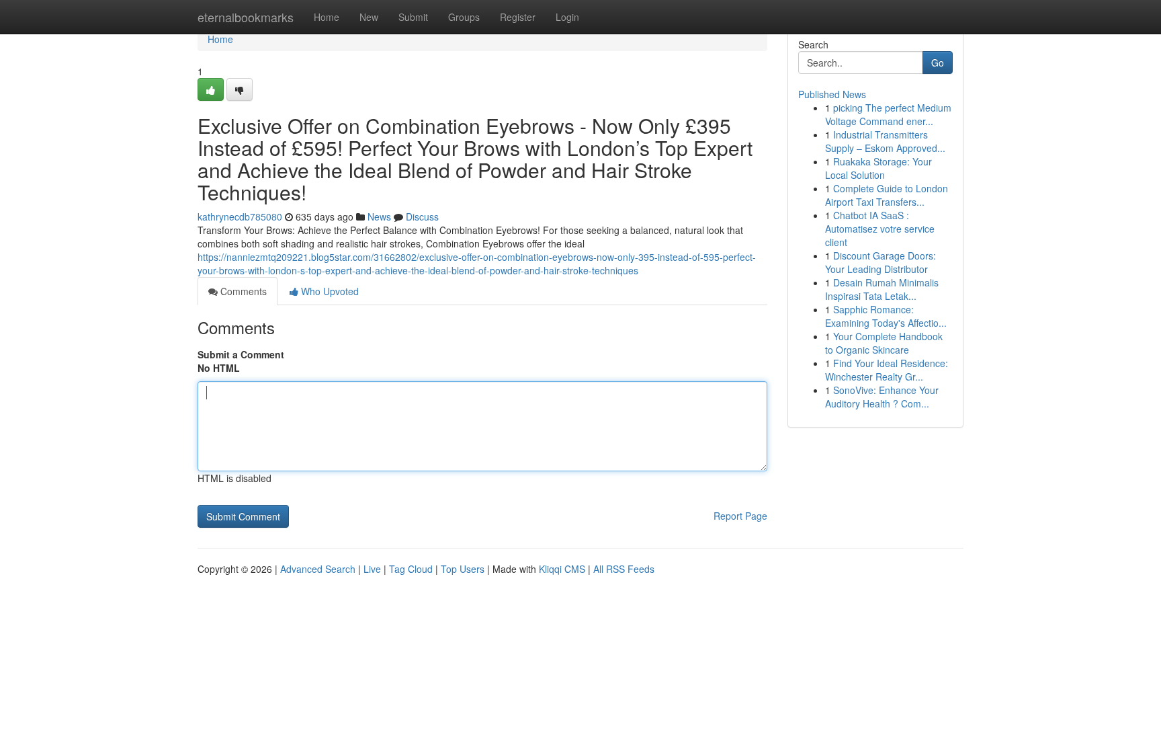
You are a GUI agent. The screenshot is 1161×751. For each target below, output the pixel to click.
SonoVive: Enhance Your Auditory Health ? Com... (882, 396)
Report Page (740, 515)
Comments (242, 291)
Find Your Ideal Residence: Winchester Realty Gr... (886, 369)
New (368, 17)
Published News (832, 94)
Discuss (422, 216)
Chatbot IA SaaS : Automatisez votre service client (880, 228)
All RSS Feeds (623, 569)
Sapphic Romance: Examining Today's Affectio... (886, 316)
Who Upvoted (328, 291)
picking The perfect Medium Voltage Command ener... (888, 114)
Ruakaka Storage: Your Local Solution (878, 168)
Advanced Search (317, 569)
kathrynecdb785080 (240, 216)
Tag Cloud (411, 569)
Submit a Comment (241, 354)
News (379, 216)
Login (567, 17)
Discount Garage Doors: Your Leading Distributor (880, 262)
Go (937, 62)
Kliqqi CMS (562, 569)
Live (372, 569)
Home (326, 17)
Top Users (462, 569)
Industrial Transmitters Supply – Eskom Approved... (885, 141)
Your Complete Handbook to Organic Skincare (884, 342)
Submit (413, 17)
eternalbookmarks (246, 17)
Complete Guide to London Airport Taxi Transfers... (886, 195)
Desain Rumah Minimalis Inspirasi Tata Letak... (882, 289)
